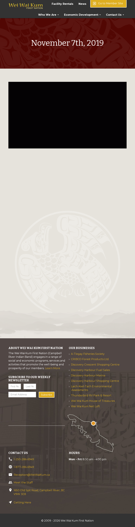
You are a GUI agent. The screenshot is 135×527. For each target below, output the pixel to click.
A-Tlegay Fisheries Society (88, 353)
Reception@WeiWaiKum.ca (32, 474)
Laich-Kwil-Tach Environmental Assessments (91, 388)
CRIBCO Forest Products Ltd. (90, 359)
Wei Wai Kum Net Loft (85, 406)
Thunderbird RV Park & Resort (91, 395)
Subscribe (46, 394)
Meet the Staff (23, 482)
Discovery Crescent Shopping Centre (95, 364)
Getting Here (22, 502)
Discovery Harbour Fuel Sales (90, 370)
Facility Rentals (62, 3)
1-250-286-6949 (24, 459)
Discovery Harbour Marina (88, 375)
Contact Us (114, 14)
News (82, 3)
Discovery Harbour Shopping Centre (95, 381)
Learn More (52, 368)
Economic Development (81, 14)
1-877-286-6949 (24, 467)
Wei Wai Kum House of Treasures (93, 400)
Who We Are (47, 14)
